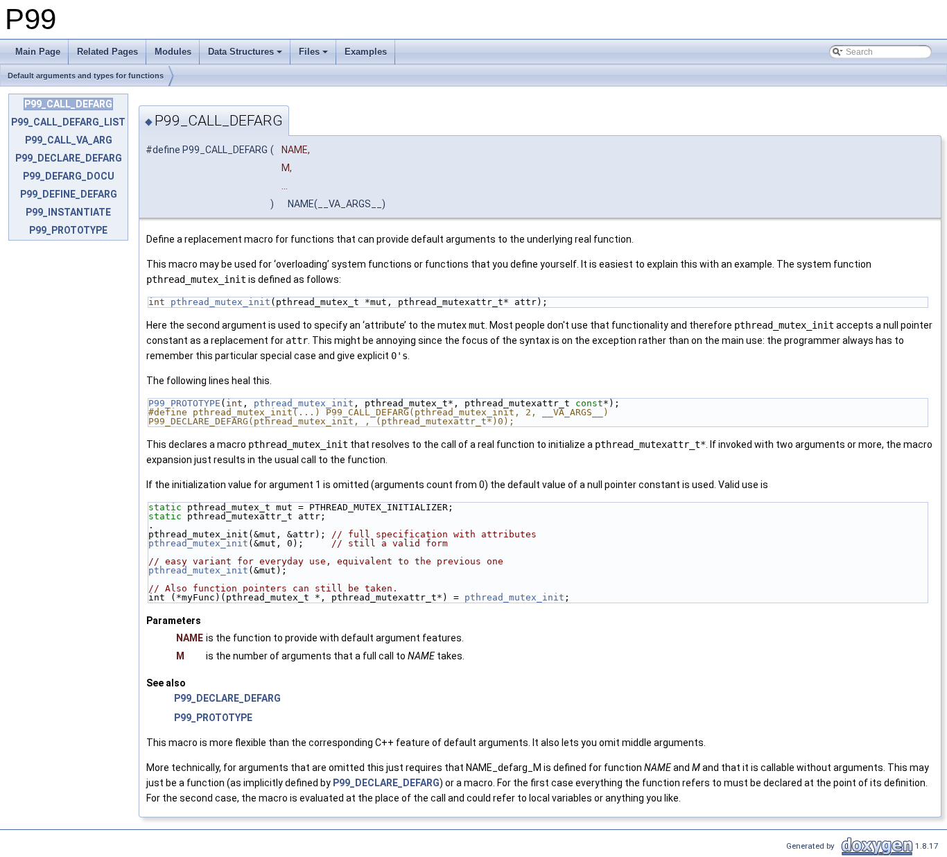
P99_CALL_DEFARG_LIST (68, 122)
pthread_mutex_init (220, 302)
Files (309, 51)
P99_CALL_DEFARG (68, 104)
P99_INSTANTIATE (68, 212)
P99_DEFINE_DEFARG (68, 194)
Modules (173, 51)
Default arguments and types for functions (86, 75)
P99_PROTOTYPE (68, 230)
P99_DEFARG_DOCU (68, 176)
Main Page (37, 51)
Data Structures (241, 51)
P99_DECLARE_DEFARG (68, 158)
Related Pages (107, 51)
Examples (366, 51)
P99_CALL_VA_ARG (68, 140)
